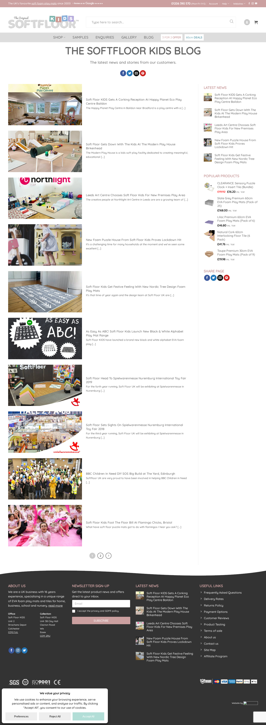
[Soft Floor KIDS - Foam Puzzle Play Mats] (44, 22)
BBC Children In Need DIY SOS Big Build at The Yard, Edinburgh (130, 473)
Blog (149, 37)
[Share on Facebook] (123, 73)
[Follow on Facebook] (249, 3)
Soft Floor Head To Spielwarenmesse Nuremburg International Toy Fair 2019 (136, 380)
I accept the (98, 610)
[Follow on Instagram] (253, 3)
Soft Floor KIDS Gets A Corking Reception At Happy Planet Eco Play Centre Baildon (134, 101)
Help (224, 3)
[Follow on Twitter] (25, 650)
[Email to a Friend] (136, 73)
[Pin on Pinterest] (143, 73)
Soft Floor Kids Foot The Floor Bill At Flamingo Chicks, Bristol (129, 522)
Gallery (129, 37)
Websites (238, 3)
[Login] (247, 22)
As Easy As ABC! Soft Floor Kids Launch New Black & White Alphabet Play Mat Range (134, 333)
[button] (256, 22)
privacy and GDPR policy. (105, 610)
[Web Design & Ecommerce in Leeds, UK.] (250, 703)
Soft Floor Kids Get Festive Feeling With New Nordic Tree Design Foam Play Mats (135, 288)
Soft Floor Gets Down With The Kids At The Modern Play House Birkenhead (130, 146)
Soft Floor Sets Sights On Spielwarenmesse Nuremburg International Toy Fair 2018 (134, 427)
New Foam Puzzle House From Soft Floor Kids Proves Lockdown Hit (133, 240)
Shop (58, 37)
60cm (194, 37)
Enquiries (105, 37)
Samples (80, 37)
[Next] (108, 556)
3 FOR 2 (171, 37)
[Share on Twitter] (130, 73)
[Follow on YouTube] (256, 3)
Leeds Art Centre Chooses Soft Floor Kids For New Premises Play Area (135, 195)
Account (213, 3)
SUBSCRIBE (101, 620)
